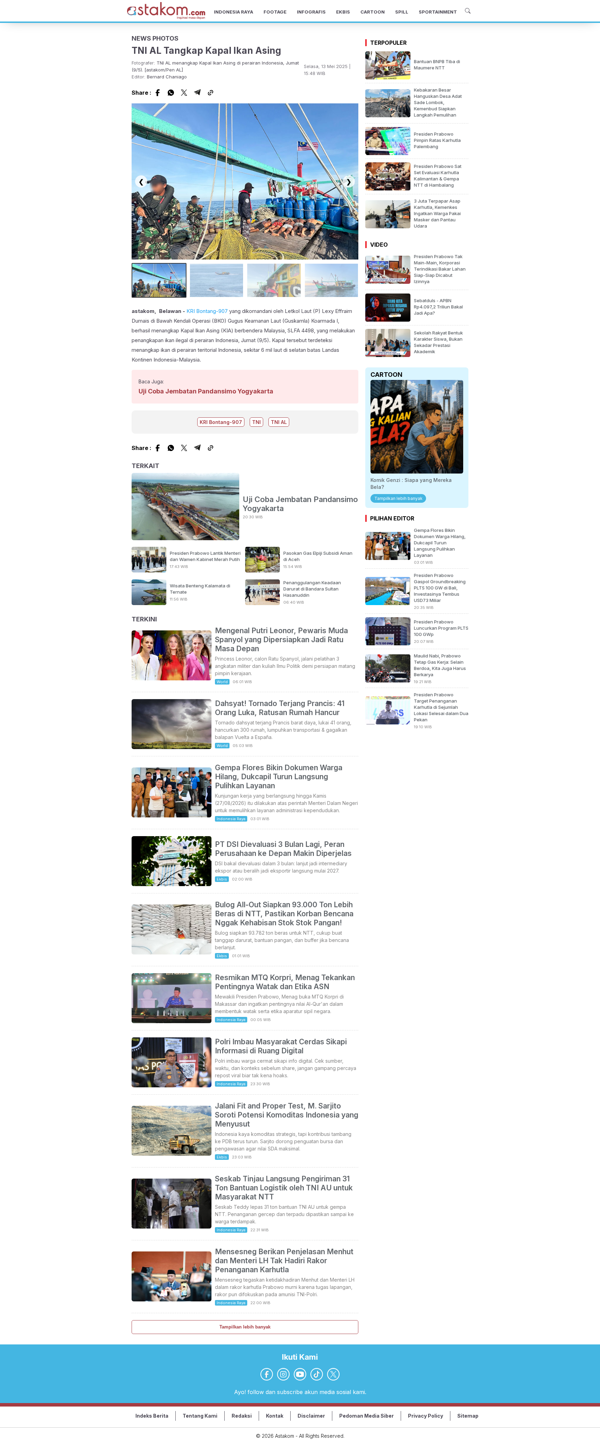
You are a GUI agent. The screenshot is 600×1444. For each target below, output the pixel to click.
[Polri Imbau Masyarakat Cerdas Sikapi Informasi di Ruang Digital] (171, 1085)
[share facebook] (157, 92)
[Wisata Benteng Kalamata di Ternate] (149, 603)
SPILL (401, 12)
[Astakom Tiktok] (317, 1374)
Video (379, 244)
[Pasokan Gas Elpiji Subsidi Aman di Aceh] (262, 570)
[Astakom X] (333, 1374)
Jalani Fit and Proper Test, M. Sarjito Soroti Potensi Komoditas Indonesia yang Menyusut (286, 1115)
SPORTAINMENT (438, 12)
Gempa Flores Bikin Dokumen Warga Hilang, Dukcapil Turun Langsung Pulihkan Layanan (278, 776)
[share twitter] (184, 92)
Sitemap (467, 1416)
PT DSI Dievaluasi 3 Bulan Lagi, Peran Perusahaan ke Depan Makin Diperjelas (283, 849)
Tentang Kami (200, 1416)
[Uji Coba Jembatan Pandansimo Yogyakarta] (185, 507)
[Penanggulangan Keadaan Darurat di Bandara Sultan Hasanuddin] (262, 603)
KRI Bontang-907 (207, 311)
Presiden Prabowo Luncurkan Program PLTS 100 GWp (441, 628)
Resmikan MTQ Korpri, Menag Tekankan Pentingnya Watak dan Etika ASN (285, 982)
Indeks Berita (151, 1416)
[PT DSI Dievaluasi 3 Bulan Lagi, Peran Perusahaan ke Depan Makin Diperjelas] (171, 884)
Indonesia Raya (231, 818)
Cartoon (386, 374)
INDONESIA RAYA (233, 12)
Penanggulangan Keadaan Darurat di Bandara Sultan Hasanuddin (312, 589)
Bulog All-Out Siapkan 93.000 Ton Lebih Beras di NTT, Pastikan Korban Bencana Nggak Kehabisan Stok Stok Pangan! (284, 913)
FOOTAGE (275, 12)
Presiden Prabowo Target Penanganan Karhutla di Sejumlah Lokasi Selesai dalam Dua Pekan (441, 707)
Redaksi (242, 1416)
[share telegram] (197, 92)
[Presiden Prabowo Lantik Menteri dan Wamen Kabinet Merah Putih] (149, 570)
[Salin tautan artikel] (210, 92)
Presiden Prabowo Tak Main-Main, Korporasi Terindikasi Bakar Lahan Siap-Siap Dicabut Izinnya (440, 269)
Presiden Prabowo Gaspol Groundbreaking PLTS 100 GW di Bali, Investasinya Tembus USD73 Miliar (440, 587)
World (222, 681)
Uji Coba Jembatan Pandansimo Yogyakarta (206, 391)
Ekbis (222, 879)
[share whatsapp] (171, 92)
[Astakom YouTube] (300, 1374)
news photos (155, 38)
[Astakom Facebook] (267, 1374)
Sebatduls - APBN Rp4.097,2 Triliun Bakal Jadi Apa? (438, 307)
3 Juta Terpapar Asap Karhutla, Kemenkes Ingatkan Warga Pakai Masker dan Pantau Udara (437, 213)
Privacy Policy (425, 1416)
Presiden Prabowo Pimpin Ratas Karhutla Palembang (437, 140)
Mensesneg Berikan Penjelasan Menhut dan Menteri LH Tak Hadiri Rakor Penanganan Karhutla (284, 1260)
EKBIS (343, 12)
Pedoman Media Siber (366, 1416)
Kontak (274, 1416)
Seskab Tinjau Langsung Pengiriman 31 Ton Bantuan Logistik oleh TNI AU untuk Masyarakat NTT (284, 1187)
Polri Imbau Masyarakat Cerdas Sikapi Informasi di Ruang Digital (281, 1046)
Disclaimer (311, 1416)
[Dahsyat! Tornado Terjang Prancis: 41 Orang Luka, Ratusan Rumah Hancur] (171, 747)
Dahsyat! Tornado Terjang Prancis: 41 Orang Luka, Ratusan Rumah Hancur (279, 708)
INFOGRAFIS (311, 12)
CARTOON (372, 12)
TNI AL (279, 422)
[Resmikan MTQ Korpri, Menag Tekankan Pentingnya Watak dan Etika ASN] (171, 1021)
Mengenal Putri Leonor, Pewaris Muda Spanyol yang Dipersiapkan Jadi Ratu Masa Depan (281, 639)
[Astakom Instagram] (283, 1374)
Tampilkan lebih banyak (244, 1327)
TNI (256, 422)
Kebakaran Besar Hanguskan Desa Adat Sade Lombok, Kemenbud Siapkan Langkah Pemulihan (438, 102)
